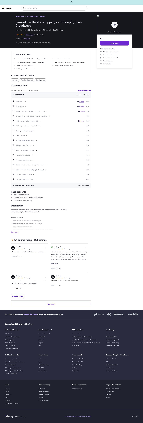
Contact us (8, 395)
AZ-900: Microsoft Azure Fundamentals (84, 340)
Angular (41, 343)
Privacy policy (110, 392)
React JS (41, 340)
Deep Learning (43, 371)
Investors (7, 400)
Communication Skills (78, 359)
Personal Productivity (112, 343)
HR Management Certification (14, 371)
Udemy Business (30, 314)
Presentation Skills (78, 362)
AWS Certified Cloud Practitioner (82, 337)
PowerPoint (75, 371)
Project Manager (10, 343)
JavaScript (42, 337)
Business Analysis (111, 371)
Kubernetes (75, 346)
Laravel (42, 16)
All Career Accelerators (11, 349)
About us (7, 389)
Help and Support (44, 400)
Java (40, 346)
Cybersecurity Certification (13, 359)
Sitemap (108, 395)
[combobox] (54, 8)
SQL (107, 362)
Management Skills (112, 337)
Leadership (109, 334)
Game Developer (10, 346)
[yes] (17, 256)
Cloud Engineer (9, 340)
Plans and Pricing (44, 395)
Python (41, 362)
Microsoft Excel (111, 359)
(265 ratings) (29, 35)
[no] (20, 256)
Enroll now (115, 43)
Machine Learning (44, 365)
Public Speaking (77, 365)
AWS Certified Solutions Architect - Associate (86, 343)
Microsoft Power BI (112, 365)
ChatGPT (41, 368)
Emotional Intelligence (113, 346)
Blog (6, 397)
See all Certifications (11, 374)
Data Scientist (9, 334)
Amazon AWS (76, 334)
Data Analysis (110, 368)
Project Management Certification (15, 362)
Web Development (32, 16)
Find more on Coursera (11, 403)
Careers (7, 392)
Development (20, 16)
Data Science (42, 359)
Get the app (42, 389)
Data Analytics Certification (13, 368)
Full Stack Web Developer (12, 337)
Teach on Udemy (44, 392)
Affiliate (41, 397)
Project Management (112, 340)
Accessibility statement (113, 389)
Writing (74, 368)
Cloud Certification (10, 365)
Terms (108, 397)
